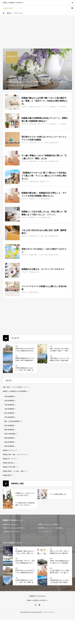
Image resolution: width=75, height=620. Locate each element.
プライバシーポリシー (45, 531)
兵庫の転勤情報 (9, 400)
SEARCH (72, 2)
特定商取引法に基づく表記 (11, 531)
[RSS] (39, 605)
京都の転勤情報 (9, 396)
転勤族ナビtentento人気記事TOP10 (14, 528)
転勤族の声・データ (9, 458)
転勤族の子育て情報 (9, 467)
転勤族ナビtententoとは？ (11, 524)
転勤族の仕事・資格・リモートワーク (14, 454)
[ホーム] (3, 13)
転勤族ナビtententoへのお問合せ (48, 524)
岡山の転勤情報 (9, 413)
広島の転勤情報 (9, 417)
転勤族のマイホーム (9, 450)
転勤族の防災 (7, 475)
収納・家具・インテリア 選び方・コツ (15, 387)
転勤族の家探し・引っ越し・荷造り (14, 471)
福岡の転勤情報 (9, 438)
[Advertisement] (37, 30)
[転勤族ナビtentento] (12, 8)
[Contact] (36, 605)
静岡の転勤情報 (9, 446)
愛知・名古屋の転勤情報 (11, 421)
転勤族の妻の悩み (8, 463)
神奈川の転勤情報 (9, 434)
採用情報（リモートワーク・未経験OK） (51, 528)
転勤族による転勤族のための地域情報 (14, 391)
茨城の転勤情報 (9, 442)
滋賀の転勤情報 (9, 429)
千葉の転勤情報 (9, 405)
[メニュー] (72, 8)
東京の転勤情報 (9, 425)
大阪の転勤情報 (9, 409)
